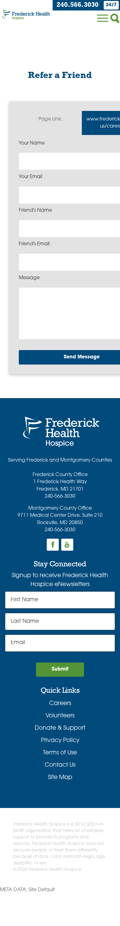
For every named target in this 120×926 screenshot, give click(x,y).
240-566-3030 (60, 496)
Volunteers (60, 716)
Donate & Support (60, 728)
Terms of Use (60, 753)
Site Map (60, 778)
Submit (60, 669)
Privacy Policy (60, 741)
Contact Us (60, 765)
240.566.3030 (77, 5)
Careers (60, 704)
